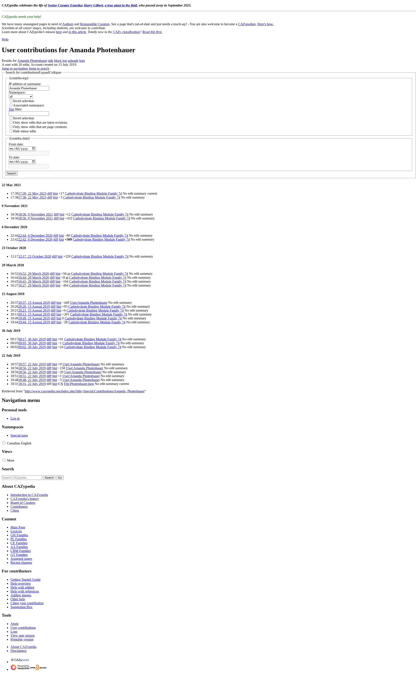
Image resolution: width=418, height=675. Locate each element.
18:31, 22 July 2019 (32, 384)
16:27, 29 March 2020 (33, 285)
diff (49, 193)
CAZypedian (247, 24)
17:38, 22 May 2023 (32, 197)
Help (5, 39)
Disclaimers (18, 651)
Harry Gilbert (93, 5)
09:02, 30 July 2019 (32, 347)
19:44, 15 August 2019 (34, 322)
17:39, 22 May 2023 (32, 193)
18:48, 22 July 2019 (32, 380)
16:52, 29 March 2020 (33, 273)
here (59, 32)
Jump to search (39, 68)
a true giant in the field (121, 5)
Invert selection (23, 101)
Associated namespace (28, 105)
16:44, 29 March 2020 (33, 277)
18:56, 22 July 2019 (32, 368)
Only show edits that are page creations (40, 127)
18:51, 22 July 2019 (32, 376)
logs (82, 60)
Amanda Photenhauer (32, 60)
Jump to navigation (15, 68)
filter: (15, 109)
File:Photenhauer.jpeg (79, 384)
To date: (14, 157)
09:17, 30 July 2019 (32, 339)
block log (60, 60)
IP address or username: (25, 84)
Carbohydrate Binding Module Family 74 (93, 193)
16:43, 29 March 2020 (33, 281)
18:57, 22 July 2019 (32, 364)
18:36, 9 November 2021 (35, 214)
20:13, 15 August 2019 (34, 314)
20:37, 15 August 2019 (34, 302)
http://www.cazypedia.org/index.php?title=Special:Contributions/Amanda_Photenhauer (85, 391)
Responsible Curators (95, 24)
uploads (73, 60)
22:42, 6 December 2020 (35, 239)
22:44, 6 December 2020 (35, 235)
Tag (11, 109)
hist (55, 193)
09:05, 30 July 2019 (32, 343)
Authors (67, 24)
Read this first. (152, 32)
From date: (16, 144)
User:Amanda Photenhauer (88, 302)
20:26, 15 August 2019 (34, 306)
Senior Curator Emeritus (65, 5)
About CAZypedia (23, 647)
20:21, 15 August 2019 (34, 310)
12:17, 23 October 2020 (34, 256)
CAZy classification (126, 32)
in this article (77, 32)
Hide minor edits (24, 131)
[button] (33, 72)
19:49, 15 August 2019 (34, 318)
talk (50, 60)
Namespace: (17, 92)
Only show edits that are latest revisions (40, 122)
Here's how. (265, 24)
